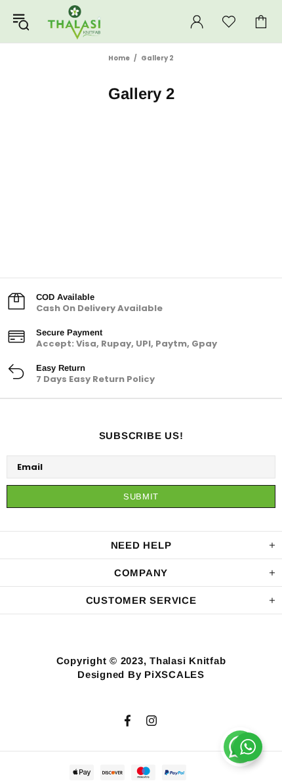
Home (119, 58)
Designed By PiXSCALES (141, 674)
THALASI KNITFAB (75, 21)
